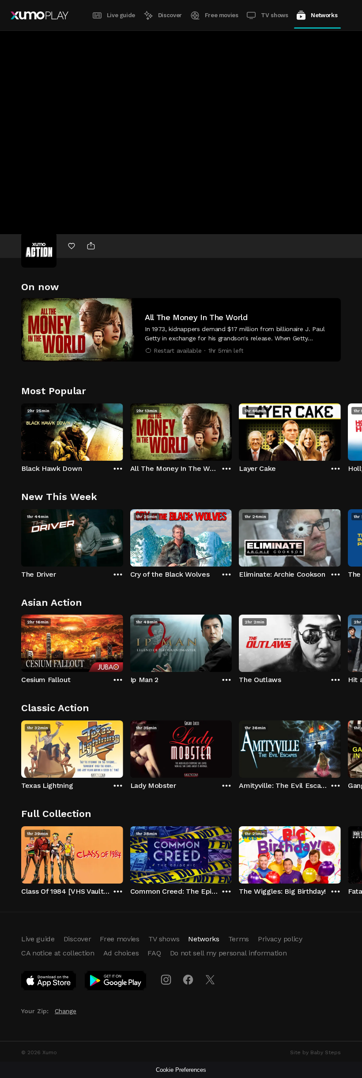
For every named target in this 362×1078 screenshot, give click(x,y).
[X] (210, 979)
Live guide (121, 15)
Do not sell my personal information (228, 953)
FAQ (154, 953)
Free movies (221, 15)
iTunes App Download (49, 982)
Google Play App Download (116, 982)
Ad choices (121, 953)
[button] (181, 330)
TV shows (274, 15)
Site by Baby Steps (315, 1052)
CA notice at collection (57, 953)
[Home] (39, 15)
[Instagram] (166, 979)
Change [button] (65, 1011)
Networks (324, 15)
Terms (238, 939)
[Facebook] (188, 979)
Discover (170, 15)
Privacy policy (280, 939)
